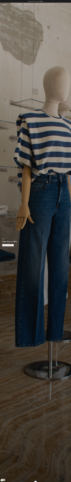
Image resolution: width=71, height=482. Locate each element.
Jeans (32, 4)
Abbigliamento (19, 4)
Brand (44, 4)
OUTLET (48, 4)
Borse (41, 4)
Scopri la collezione (8, 245)
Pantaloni (36, 4)
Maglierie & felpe (26, 4)
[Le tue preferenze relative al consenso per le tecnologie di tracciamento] (2, 480)
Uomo (53, 4)
